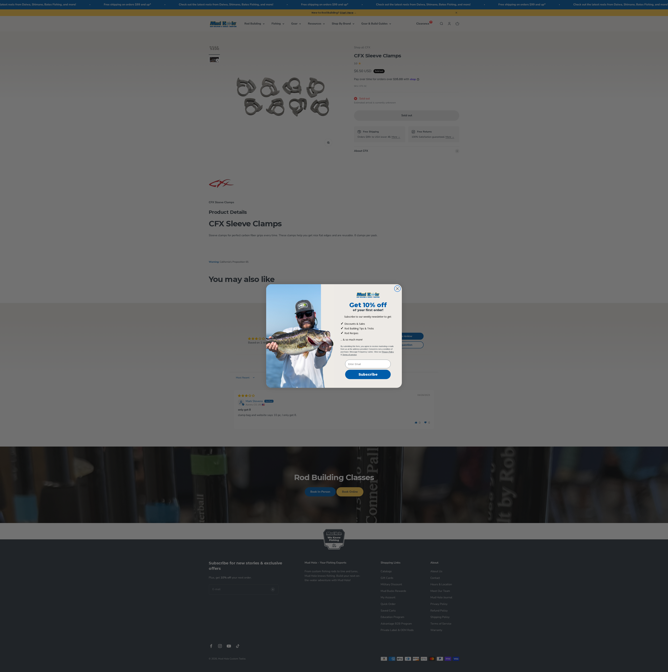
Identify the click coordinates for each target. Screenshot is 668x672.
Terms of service (349, 355)
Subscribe (368, 374)
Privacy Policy (388, 352)
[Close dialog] (397, 289)
